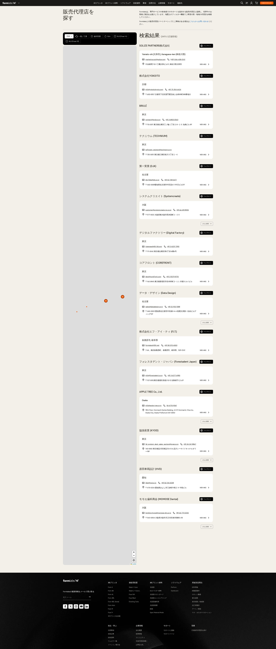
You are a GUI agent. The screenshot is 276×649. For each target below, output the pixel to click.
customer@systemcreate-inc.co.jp (158, 210)
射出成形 (195, 598)
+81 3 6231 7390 (173, 246)
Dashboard (174, 591)
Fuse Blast (132, 598)
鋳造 (151, 609)
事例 (144, 3)
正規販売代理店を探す (266, 3)
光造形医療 (154, 605)
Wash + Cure (133, 587)
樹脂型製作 (196, 591)
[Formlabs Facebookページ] (65, 606)
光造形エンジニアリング (158, 598)
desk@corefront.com (153, 277)
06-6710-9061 (172, 405)
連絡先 (179, 3)
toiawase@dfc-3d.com (153, 246)
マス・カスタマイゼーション (202, 612)
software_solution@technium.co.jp (158, 150)
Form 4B (111, 591)
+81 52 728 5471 (170, 180)
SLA (108, 36)
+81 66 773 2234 (182, 513)
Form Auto (111, 605)
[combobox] (69, 36)
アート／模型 (196, 609)
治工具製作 (196, 605)
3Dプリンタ (98, 3)
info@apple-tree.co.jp (153, 405)
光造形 (152, 587)
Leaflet (134, 564)
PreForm (173, 587)
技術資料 (136, 3)
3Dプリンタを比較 (114, 616)
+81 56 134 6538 (167, 483)
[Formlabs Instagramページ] (76, 606)
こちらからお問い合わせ (199, 21)
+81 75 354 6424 (174, 89)
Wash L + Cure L (134, 591)
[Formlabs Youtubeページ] (81, 606)
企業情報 (161, 3)
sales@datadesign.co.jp (154, 307)
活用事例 (111, 630)
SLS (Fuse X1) (74, 41)
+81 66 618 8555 (182, 210)
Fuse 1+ (110, 612)
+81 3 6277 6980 (174, 375)
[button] (105, 301)
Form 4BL (111, 598)
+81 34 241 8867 (190, 444)
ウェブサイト (207, 46)
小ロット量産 (196, 594)
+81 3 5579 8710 (172, 277)
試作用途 (195, 587)
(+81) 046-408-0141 (178, 59)
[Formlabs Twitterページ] (70, 606)
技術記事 (111, 634)
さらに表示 (205, 223)
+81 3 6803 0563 (172, 120)
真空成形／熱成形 (198, 602)
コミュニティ (140, 637)
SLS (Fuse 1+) (122, 36)
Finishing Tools (134, 602)
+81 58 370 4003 (171, 345)
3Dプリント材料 (111, 3)
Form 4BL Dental (113, 602)
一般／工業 (82, 36)
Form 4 (110, 587)
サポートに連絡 (169, 630)
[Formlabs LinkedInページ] (87, 606)
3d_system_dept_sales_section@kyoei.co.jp (161, 444)
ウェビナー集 (112, 641)
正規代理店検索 (141, 641)
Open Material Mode (157, 612)
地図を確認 (203, 64)
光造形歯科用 (154, 602)
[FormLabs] (9, 3)
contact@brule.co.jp (152, 120)
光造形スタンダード (157, 594)
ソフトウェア (125, 3)
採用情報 (139, 634)
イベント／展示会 (114, 645)
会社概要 (139, 630)
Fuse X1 (110, 609)
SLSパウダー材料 (156, 591)
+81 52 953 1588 (174, 307)
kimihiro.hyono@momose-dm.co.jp (158, 513)
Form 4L (110, 594)
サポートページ (169, 634)
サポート (171, 3)
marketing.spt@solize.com (155, 59)
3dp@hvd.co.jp (150, 483)
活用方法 (152, 3)
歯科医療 (97, 36)
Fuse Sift (132, 594)
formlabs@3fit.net (152, 345)
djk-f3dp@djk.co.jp (152, 180)
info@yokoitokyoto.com (154, 89)
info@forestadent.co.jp (153, 375)
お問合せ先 (139, 645)
